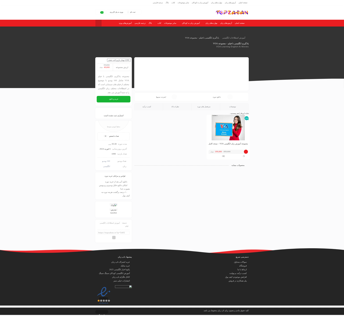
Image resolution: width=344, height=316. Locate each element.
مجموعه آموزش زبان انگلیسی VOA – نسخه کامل (228, 144)
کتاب (173, 3)
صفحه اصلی (243, 3)
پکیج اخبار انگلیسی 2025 (119, 269)
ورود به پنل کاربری (116, 12)
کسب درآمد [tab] (146, 107)
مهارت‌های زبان (216, 3)
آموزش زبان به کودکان (200, 3)
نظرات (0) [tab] (176, 107)
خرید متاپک (125, 266)
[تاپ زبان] (232, 12)
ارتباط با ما (242, 269)
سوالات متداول (240, 262)
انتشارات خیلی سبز (121, 281)
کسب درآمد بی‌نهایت (238, 273)
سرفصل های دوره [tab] (204, 107)
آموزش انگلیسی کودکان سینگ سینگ (114, 273)
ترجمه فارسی (158, 3)
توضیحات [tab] (232, 107)
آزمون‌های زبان (230, 3)
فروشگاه (243, 266)
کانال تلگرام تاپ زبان (121, 277)
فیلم (126, 226)
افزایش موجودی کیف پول (236, 277)
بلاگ (167, 3)
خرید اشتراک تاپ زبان (120, 262)
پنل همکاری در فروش (238, 281)
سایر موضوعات (183, 3)
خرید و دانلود (113, 99)
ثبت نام (132, 12)
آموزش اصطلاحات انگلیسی (233, 38)
